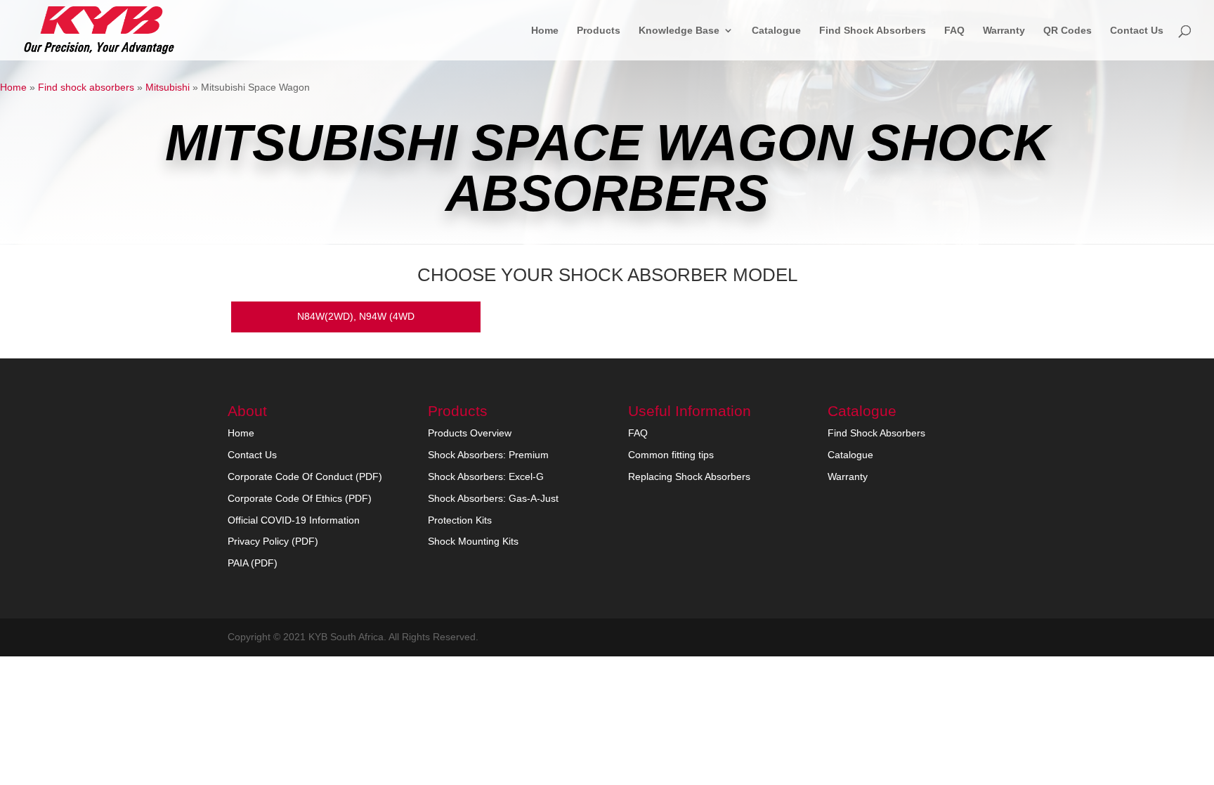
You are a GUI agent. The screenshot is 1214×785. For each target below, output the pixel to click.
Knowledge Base (679, 30)
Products (598, 30)
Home (545, 30)
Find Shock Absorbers (872, 30)
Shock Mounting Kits (473, 541)
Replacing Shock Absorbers (689, 476)
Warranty (1004, 30)
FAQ (954, 30)
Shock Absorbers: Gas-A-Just (493, 498)
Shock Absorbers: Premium (488, 454)
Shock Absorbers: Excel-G (486, 476)
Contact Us (1136, 30)
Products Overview (469, 433)
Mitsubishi (167, 87)
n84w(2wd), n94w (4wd (356, 316)
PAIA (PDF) (253, 563)
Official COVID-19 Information (294, 520)
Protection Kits (460, 520)
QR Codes (1067, 30)
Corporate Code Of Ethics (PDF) (300, 498)
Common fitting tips (671, 454)
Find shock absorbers (86, 87)
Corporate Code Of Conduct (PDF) (305, 476)
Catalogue (776, 30)
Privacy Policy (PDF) (273, 541)
